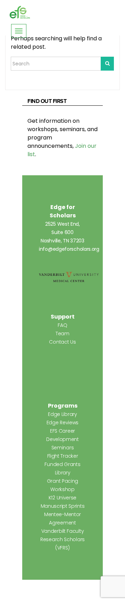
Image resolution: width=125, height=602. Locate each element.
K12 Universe (62, 497)
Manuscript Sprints (63, 506)
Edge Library (62, 414)
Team (62, 333)
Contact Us (62, 341)
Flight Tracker (62, 455)
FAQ (62, 325)
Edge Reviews (62, 422)
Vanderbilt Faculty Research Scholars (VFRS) (62, 539)
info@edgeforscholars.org (69, 249)
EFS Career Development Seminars (62, 439)
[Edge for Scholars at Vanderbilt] (20, 12)
